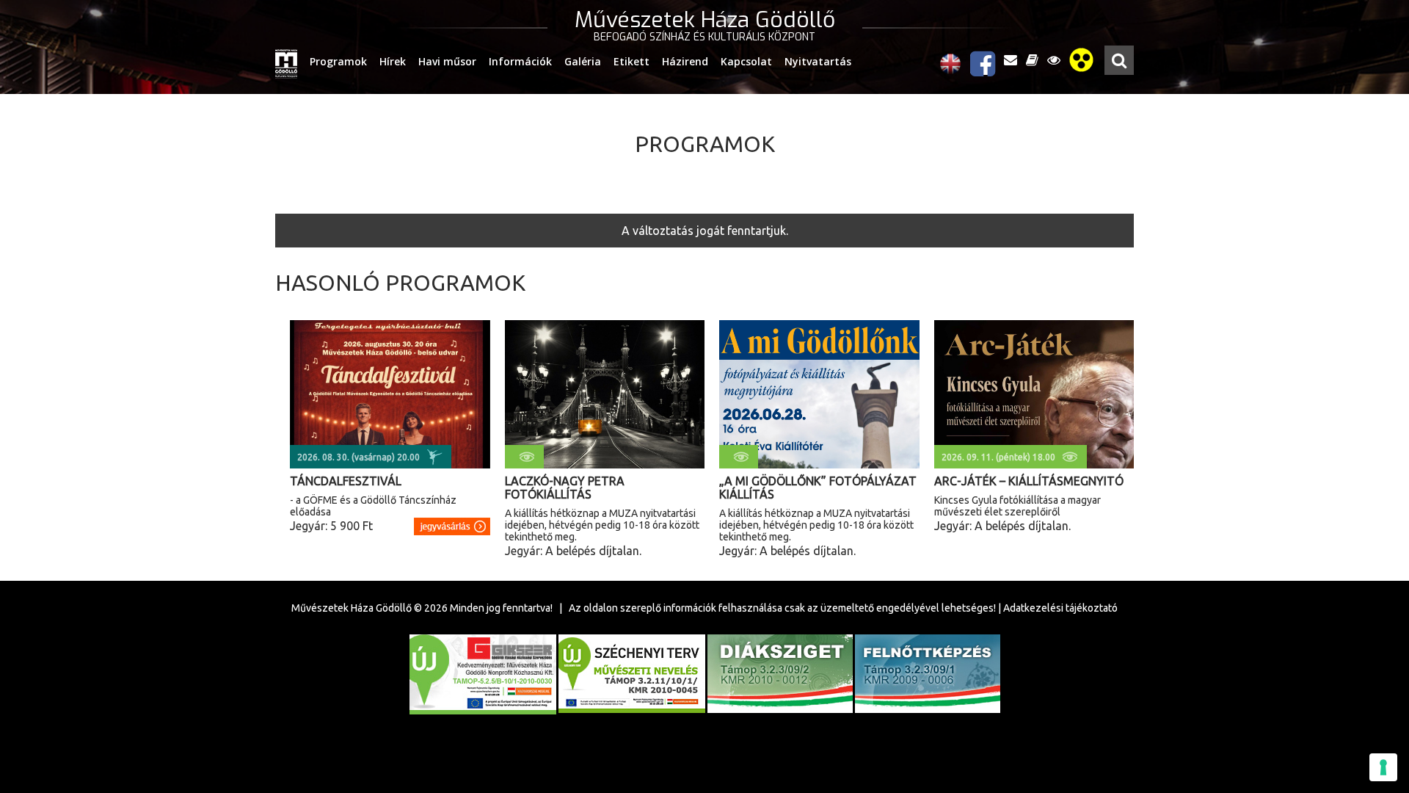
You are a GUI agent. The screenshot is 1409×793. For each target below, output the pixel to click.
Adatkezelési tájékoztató (1060, 608)
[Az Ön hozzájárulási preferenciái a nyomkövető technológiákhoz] (1383, 767)
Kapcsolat (746, 61)
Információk (520, 61)
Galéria (582, 61)
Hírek (392, 61)
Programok (338, 61)
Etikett (631, 61)
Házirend (685, 61)
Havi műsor (447, 61)
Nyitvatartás (817, 61)
